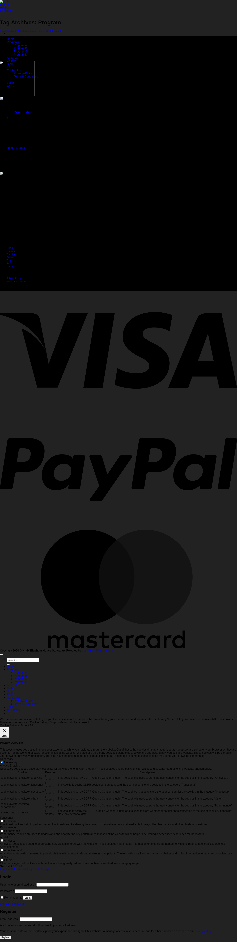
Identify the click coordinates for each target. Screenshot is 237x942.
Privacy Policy (14, 278)
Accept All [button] (26, 725)
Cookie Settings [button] (10, 725)
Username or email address (18, 884)
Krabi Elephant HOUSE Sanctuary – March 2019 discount (30, 31)
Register (5, 937)
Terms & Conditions (17, 281)
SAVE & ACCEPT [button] (11, 866)
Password (7, 891)
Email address (9, 919)
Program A (20, 45)
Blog (9, 260)
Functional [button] (6, 817)
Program (11, 251)
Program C (20, 678)
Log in (27, 897)
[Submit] (8, 664)
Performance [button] (8, 827)
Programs (13, 42)
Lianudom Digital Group (97, 650)
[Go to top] (1, 654)
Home (10, 39)
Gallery (11, 60)
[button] (13, 710)
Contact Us (12, 266)
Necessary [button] (6, 758)
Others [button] (4, 856)
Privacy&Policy (23, 700)
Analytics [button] (5, 837)
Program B (20, 48)
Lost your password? (13, 903)
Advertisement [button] (9, 846)
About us (11, 254)
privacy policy (202, 931)
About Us (12, 685)
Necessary (10, 762)
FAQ (9, 263)
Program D (20, 54)
